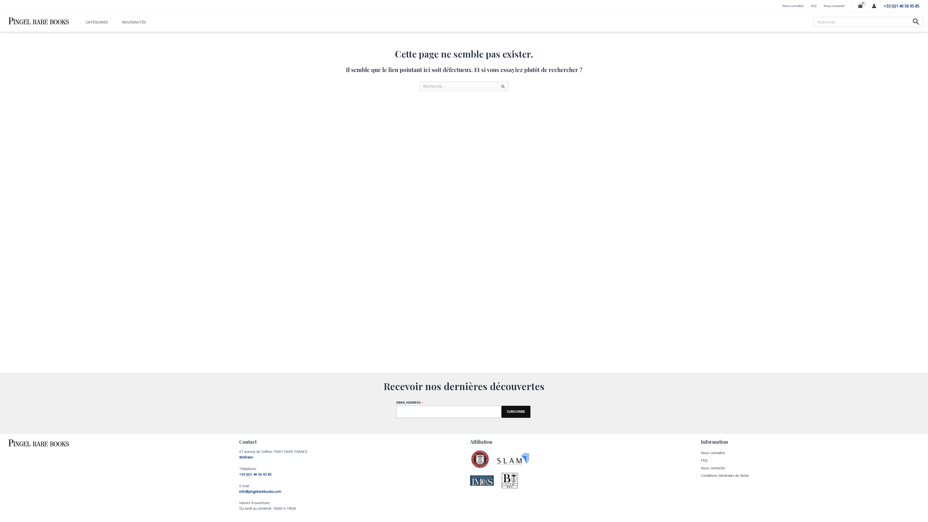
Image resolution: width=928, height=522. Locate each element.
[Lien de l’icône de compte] (874, 6)
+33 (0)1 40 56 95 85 (902, 6)
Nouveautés (134, 22)
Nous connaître (793, 6)
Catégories (97, 22)
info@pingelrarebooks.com (260, 491)
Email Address (409, 403)
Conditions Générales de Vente (725, 475)
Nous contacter (834, 6)
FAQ (814, 6)
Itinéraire (246, 457)
